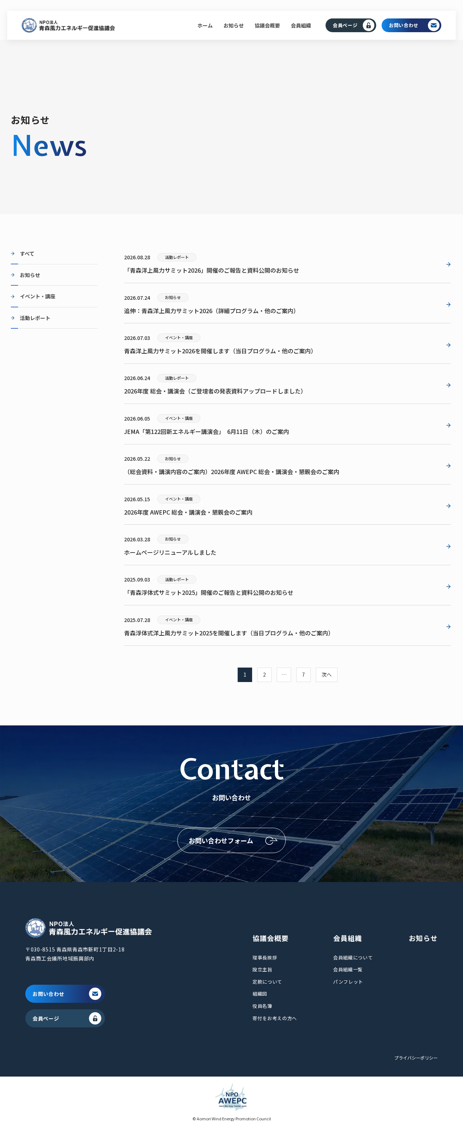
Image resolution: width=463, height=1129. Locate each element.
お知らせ (234, 25)
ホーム (205, 25)
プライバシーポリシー (416, 1058)
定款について (267, 981)
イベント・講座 (37, 296)
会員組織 (301, 25)
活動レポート (35, 317)
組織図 (259, 993)
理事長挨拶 (264, 957)
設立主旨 (262, 969)
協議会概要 (267, 25)
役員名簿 (262, 1005)
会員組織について (353, 957)
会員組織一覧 (348, 969)
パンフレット (348, 981)
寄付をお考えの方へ (274, 1018)
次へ (327, 674)
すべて (27, 253)
